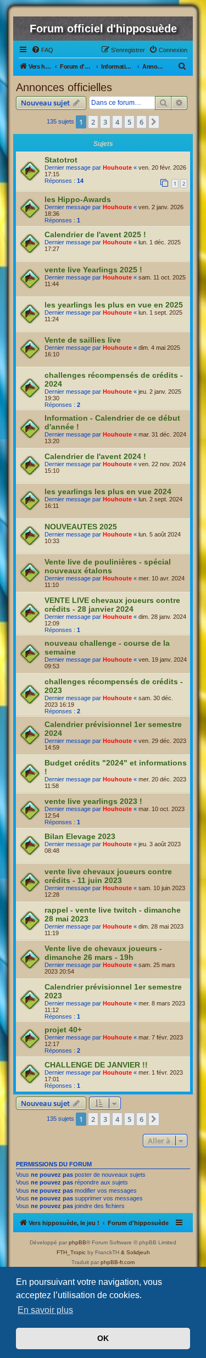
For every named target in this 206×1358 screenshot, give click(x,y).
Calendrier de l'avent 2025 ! (95, 234)
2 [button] (93, 122)
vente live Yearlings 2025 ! (93, 269)
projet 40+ (63, 1029)
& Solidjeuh (135, 1252)
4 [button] (117, 122)
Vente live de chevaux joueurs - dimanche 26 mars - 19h (103, 953)
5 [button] (129, 122)
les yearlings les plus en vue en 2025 (113, 304)
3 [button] (105, 122)
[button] (153, 121)
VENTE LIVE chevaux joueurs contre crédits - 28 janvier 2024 (112, 604)
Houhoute (117, 167)
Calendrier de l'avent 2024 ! (95, 456)
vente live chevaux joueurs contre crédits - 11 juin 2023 (108, 876)
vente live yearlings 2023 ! (93, 801)
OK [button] (103, 1338)
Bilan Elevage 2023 (79, 836)
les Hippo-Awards (77, 199)
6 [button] (141, 122)
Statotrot (60, 159)
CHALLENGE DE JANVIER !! (96, 1064)
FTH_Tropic (71, 1252)
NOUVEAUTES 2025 (80, 526)
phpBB (77, 1242)
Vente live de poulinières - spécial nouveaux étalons (107, 566)
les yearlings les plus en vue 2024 (107, 491)
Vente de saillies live (82, 340)
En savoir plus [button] (45, 1310)
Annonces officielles (64, 87)
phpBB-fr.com (118, 1262)
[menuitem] (42, 50)
